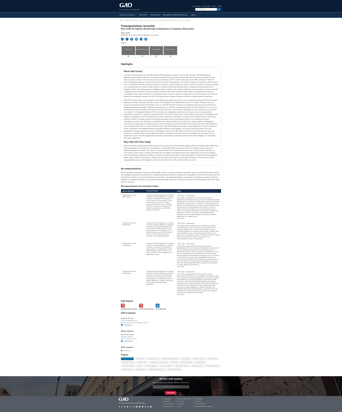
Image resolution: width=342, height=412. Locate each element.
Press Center (206, 6)
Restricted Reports (169, 406)
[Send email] (146, 39)
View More (180, 218)
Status (179, 191)
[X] (128, 39)
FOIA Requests (199, 398)
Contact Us (127, 350)
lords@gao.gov (128, 325)
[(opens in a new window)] (119, 406)
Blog (219, 6)
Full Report (156, 49)
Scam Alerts (198, 401)
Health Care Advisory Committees (203, 406)
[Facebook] (123, 39)
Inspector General (168, 403)
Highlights (128, 49)
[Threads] (142, 39)
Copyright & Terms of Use (184, 398)
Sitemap (180, 406)
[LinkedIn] (132, 39)
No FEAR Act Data (199, 403)
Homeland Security (127, 358)
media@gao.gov (128, 341)
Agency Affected (128, 191)
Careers (214, 6)
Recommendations (142, 49)
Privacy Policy (181, 401)
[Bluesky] (137, 39)
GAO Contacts (170, 49)
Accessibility (181, 403)
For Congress (196, 6)
